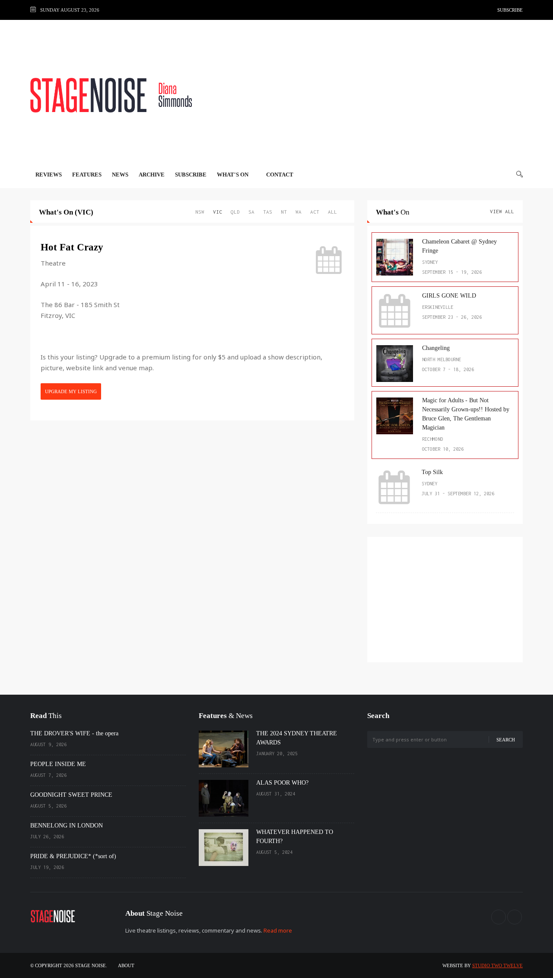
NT (284, 212)
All (332, 212)
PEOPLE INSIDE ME (58, 764)
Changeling (436, 348)
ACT (314, 212)
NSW (199, 212)
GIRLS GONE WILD (449, 295)
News (120, 174)
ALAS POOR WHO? (282, 782)
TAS (267, 212)
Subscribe (510, 10)
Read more (278, 930)
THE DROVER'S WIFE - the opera (74, 733)
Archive (152, 174)
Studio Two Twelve (497, 965)
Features (87, 174)
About (126, 965)
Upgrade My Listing (71, 391)
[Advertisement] (365, 95)
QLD (235, 212)
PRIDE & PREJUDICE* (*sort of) (73, 856)
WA (299, 212)
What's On (233, 174)
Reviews (48, 174)
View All (502, 211)
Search (505, 739)
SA (251, 212)
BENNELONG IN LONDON (66, 825)
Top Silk (432, 472)
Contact (279, 174)
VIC (217, 212)
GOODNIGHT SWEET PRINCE (71, 795)
